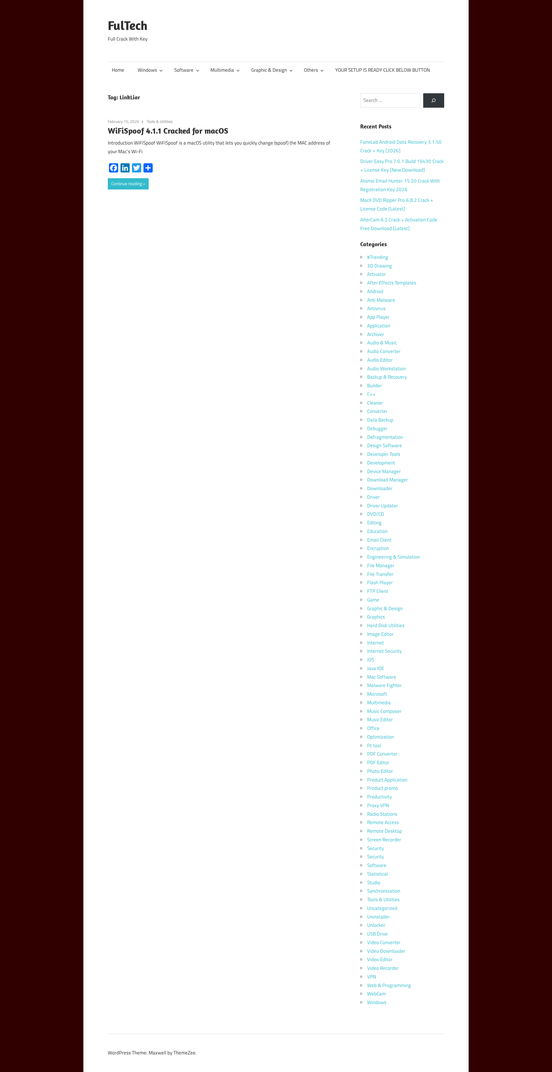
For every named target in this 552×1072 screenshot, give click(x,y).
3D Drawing (379, 266)
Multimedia (222, 70)
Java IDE (375, 668)
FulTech (127, 25)
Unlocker (376, 925)
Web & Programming (389, 985)
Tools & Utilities (160, 121)
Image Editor (380, 634)
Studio (373, 882)
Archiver (375, 334)
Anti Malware (381, 300)
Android (375, 291)
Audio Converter (383, 351)
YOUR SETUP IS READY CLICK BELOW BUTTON (382, 70)
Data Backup (380, 420)
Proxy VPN (378, 805)
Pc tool (374, 745)
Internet (375, 642)
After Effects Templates (391, 283)
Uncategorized (382, 908)
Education (377, 531)
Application (378, 325)
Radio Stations (382, 814)
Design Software (384, 445)
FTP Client (377, 591)
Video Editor (379, 959)
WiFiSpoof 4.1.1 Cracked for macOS (168, 131)
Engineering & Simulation (393, 557)
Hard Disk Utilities (386, 625)
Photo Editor (380, 771)
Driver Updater (382, 505)
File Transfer (380, 574)
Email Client (379, 540)
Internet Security (384, 651)
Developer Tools (383, 454)
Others (311, 70)
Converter (377, 411)
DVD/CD (375, 514)
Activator (376, 274)
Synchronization (383, 891)
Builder (374, 385)
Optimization (380, 737)
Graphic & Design (269, 70)
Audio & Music (382, 342)
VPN (371, 976)
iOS (370, 659)
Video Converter (383, 942)
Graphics (376, 617)
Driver (373, 497)
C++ (371, 394)
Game (373, 600)
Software (183, 70)
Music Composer (384, 711)
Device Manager (384, 471)
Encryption (378, 548)
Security (375, 848)
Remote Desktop (384, 831)
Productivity (379, 796)
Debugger (377, 428)
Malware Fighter (384, 685)
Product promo (382, 788)
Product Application (387, 779)
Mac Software (381, 677)
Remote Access (383, 822)
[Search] (433, 100)
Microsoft (377, 694)
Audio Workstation (386, 368)
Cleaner (375, 403)
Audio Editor (379, 360)
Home (118, 70)
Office (373, 728)
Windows (147, 70)
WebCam (376, 993)
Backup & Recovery (387, 377)
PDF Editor (378, 762)
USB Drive (377, 934)
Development (381, 462)
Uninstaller (378, 917)
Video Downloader (386, 951)
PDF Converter (382, 754)
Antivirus (376, 308)
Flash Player (380, 582)
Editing (374, 522)
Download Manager (387, 479)
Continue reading (126, 183)
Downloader (379, 488)
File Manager (380, 565)
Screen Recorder (384, 839)
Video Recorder (383, 968)
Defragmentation (385, 437)
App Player (378, 317)
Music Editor (380, 719)
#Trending (377, 257)
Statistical (377, 874)
